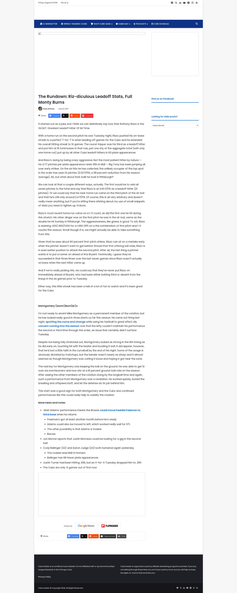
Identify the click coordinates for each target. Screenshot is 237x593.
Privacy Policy (44, 577)
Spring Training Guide (75, 23)
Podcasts (140, 23)
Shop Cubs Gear (102, 23)
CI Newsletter (49, 23)
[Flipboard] (110, 526)
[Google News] (86, 526)
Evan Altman (48, 109)
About (63, 2)
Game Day (123, 23)
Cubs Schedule (161, 23)
